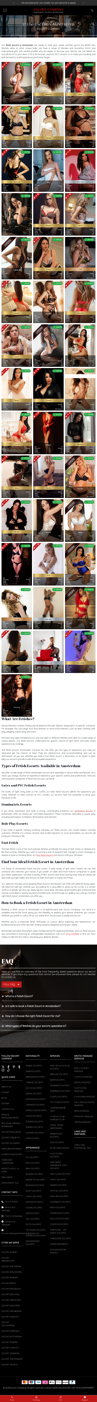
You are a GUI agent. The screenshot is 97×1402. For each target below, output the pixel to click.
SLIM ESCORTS (32, 1213)
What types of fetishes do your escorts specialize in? (35, 1025)
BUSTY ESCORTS (33, 1190)
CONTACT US (8, 1109)
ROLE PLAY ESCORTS (59, 1218)
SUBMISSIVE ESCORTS (60, 1091)
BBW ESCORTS (33, 1168)
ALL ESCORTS (32, 1157)
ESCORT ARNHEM (10, 1277)
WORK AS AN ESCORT (12, 1154)
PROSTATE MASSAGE (83, 1116)
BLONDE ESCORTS (34, 1174)
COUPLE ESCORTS (58, 1096)
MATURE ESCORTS (34, 1202)
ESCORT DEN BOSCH (11, 1288)
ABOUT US (6, 1086)
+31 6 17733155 (72, 934)
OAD (82, 1145)
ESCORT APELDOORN (12, 1272)
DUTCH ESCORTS (34, 1088)
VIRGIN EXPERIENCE (59, 1244)
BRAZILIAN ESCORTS (35, 1076)
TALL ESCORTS (32, 1218)
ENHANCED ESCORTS (36, 1235)
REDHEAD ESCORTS (35, 1185)
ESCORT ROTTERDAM (11, 1336)
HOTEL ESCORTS (58, 1179)
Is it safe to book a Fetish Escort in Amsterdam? (33, 1006)
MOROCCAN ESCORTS (36, 1110)
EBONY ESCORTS (34, 1093)
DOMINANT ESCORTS (59, 1085)
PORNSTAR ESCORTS (59, 1213)
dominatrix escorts (84, 811)
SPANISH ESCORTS (34, 1127)
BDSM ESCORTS (57, 1080)
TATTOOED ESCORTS (35, 1230)
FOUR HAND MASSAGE (84, 1096)
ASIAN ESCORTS (33, 1071)
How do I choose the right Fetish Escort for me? (32, 1016)
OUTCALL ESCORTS (59, 1190)
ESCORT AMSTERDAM (11, 1266)
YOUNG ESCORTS (34, 1207)
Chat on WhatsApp (13, 1216)
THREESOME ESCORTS (60, 1238)
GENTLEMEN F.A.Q (10, 1182)
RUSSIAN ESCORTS (34, 1121)
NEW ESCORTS (33, 1163)
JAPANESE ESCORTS (35, 1104)
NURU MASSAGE (81, 1111)
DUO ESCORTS (57, 1142)
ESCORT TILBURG (10, 1342)
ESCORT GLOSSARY (11, 1143)
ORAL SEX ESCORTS (59, 1196)
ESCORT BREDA (9, 1283)
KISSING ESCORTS (58, 1185)
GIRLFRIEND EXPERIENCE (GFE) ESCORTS (58, 1165)
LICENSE (5, 1092)
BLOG (4, 1098)
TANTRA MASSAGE (82, 1122)
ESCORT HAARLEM (10, 1316)
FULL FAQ (9, 984)
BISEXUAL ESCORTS (59, 1074)
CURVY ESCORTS (34, 1196)
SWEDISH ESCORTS (35, 1132)
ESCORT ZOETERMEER (12, 1359)
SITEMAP (5, 1103)
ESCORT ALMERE (9, 1252)
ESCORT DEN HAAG (11, 1294)
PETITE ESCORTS (33, 1224)
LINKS (77, 1145)
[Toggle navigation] (5, 10)
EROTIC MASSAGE (82, 1082)
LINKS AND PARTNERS (11, 1148)
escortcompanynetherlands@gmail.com (20, 1233)
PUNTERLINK (80, 1148)
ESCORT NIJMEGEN (10, 1331)
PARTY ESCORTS (57, 1207)
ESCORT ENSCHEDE (11, 1305)
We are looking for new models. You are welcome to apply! (48, 3)
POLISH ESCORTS (34, 1116)
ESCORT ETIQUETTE (11, 1137)
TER (88, 1148)
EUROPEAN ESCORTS (35, 1099)
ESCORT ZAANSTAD (11, 1353)
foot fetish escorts (44, 855)
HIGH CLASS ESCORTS (60, 1174)
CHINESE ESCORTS (34, 1082)
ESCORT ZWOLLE (10, 1364)
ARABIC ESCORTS (34, 1065)
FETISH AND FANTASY (60, 1148)
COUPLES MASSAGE (83, 1076)
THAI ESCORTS (32, 1138)
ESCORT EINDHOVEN (11, 1300)
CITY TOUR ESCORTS (59, 1102)
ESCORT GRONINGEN (11, 1311)
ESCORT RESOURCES (11, 1132)
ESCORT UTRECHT (10, 1347)
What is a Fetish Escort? (19, 996)
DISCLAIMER (7, 1177)
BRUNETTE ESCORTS (35, 1179)
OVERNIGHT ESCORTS (60, 1202)
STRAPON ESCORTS (59, 1224)
